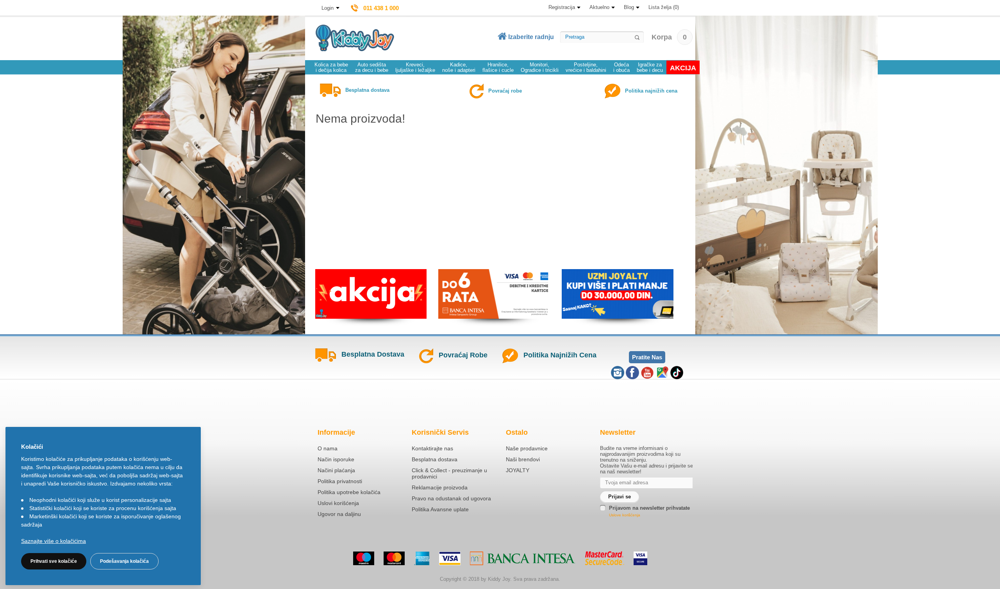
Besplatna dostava (434, 459)
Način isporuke (336, 459)
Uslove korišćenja (624, 515)
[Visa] (450, 558)
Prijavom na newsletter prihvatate (649, 508)
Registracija (561, 7)
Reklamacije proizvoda (440, 487)
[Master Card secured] (604, 558)
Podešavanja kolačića (124, 561)
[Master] (394, 558)
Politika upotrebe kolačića (349, 492)
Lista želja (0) (663, 7)
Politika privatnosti (340, 481)
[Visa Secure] (640, 558)
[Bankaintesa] (522, 558)
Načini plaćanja (336, 470)
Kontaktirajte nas (432, 448)
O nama (328, 448)
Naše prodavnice (527, 448)
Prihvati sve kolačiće (53, 561)
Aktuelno (599, 7)
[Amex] (422, 558)
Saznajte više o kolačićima (53, 541)
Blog (629, 7)
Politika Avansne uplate (440, 509)
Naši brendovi (523, 459)
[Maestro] (363, 558)
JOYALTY (517, 470)
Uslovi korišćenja (338, 503)
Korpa (669, 37)
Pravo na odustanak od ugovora (451, 498)
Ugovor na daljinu (339, 514)
